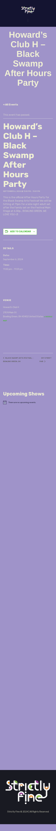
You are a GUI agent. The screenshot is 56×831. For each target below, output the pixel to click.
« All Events (10, 104)
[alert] (28, 402)
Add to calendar (20, 231)
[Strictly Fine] (28, 10)
